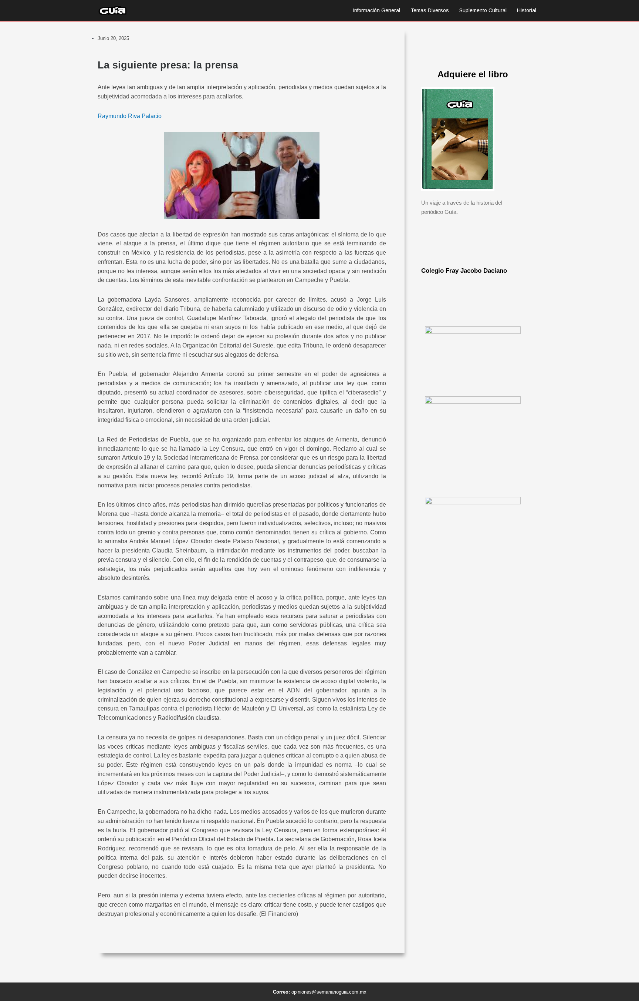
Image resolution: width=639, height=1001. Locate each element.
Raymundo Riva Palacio (130, 116)
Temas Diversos (429, 10)
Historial (526, 10)
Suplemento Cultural (483, 10)
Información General (376, 10)
